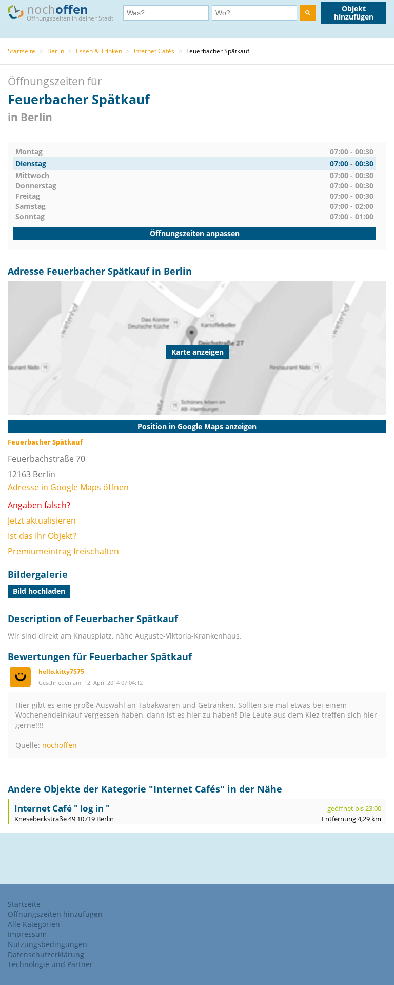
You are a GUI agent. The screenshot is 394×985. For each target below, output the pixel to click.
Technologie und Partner (50, 964)
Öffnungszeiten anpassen (195, 233)
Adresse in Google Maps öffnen (68, 487)
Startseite (21, 51)
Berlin (55, 51)
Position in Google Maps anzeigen (197, 426)
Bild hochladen (39, 591)
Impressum (27, 934)
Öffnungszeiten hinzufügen (55, 914)
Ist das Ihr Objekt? (42, 536)
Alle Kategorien (34, 924)
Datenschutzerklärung (46, 954)
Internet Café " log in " (62, 808)
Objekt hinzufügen (353, 13)
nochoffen (59, 745)
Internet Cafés (154, 51)
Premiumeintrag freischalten (63, 551)
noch (70, 12)
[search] (308, 13)
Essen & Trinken (99, 51)
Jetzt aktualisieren (42, 520)
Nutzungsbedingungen (47, 944)
